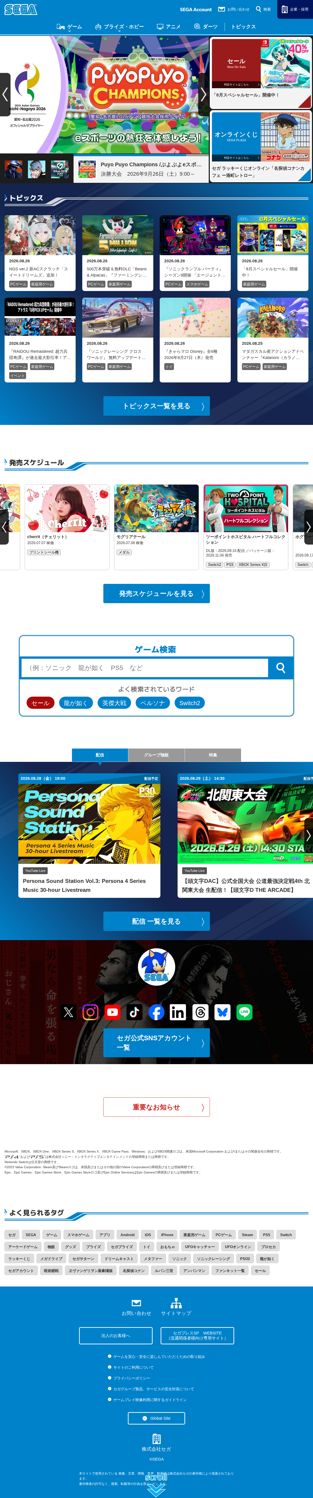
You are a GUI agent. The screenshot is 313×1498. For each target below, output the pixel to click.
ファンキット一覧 (230, 1271)
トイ (169, 367)
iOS (148, 1235)
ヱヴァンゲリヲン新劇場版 (91, 1271)
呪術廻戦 (51, 1271)
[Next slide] (203, 94)
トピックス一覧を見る (157, 406)
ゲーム (74, 26)
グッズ (70, 1247)
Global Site (160, 1418)
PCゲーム (18, 284)
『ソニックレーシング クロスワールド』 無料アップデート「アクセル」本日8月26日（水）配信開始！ (117, 354)
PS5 (266, 1235)
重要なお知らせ (156, 1107)
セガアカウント (21, 1271)
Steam (247, 1235)
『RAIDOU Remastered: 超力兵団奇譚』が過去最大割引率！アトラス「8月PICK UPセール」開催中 (40, 354)
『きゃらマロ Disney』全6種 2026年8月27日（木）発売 (190, 354)
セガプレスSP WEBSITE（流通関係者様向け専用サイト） (197, 1336)
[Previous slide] (4, 527)
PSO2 (245, 1259)
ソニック (179, 1259)
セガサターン (83, 1259)
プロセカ (268, 1247)
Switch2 (189, 703)
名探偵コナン (134, 1271)
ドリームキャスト (119, 1259)
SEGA (31, 1235)
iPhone (167, 1235)
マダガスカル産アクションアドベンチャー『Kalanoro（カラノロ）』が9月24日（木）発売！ (273, 354)
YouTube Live (35, 871)
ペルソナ (152, 703)
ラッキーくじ (19, 1259)
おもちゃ (167, 1247)
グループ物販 (156, 755)
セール (40, 703)
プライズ (93, 1247)
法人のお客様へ (115, 1335)
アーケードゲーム (23, 1247)
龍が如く (76, 703)
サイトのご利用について (133, 1367)
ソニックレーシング (213, 1259)
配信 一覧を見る (156, 921)
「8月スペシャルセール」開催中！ (270, 272)
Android (128, 1235)
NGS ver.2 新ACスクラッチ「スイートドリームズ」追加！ (38, 272)
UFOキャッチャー (200, 1247)
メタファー (153, 1259)
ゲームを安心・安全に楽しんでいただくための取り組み (159, 1357)
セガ (12, 1235)
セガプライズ (122, 1247)
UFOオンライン (238, 1247)
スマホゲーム (197, 284)
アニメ (173, 26)
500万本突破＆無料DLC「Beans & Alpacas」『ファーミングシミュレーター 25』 (117, 272)
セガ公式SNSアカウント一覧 (154, 1042)
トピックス (243, 26)
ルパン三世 (164, 1271)
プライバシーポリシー (131, 1378)
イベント (17, 376)
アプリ (104, 1235)
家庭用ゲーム (42, 284)
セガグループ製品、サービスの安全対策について (153, 1389)
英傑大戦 (114, 703)
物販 (51, 1247)
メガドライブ (51, 1259)
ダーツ (210, 26)
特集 (213, 755)
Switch (286, 1235)
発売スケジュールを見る (156, 593)
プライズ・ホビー (124, 26)
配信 (100, 755)
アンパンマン (194, 1271)
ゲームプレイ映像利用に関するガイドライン (150, 1400)
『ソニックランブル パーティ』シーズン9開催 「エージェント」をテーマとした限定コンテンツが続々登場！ (195, 272)
